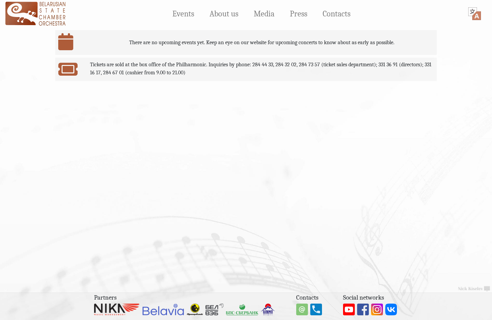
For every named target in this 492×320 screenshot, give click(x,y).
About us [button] (224, 13)
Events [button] (183, 13)
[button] (475, 13)
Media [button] (264, 13)
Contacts (336, 13)
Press (298, 13)
